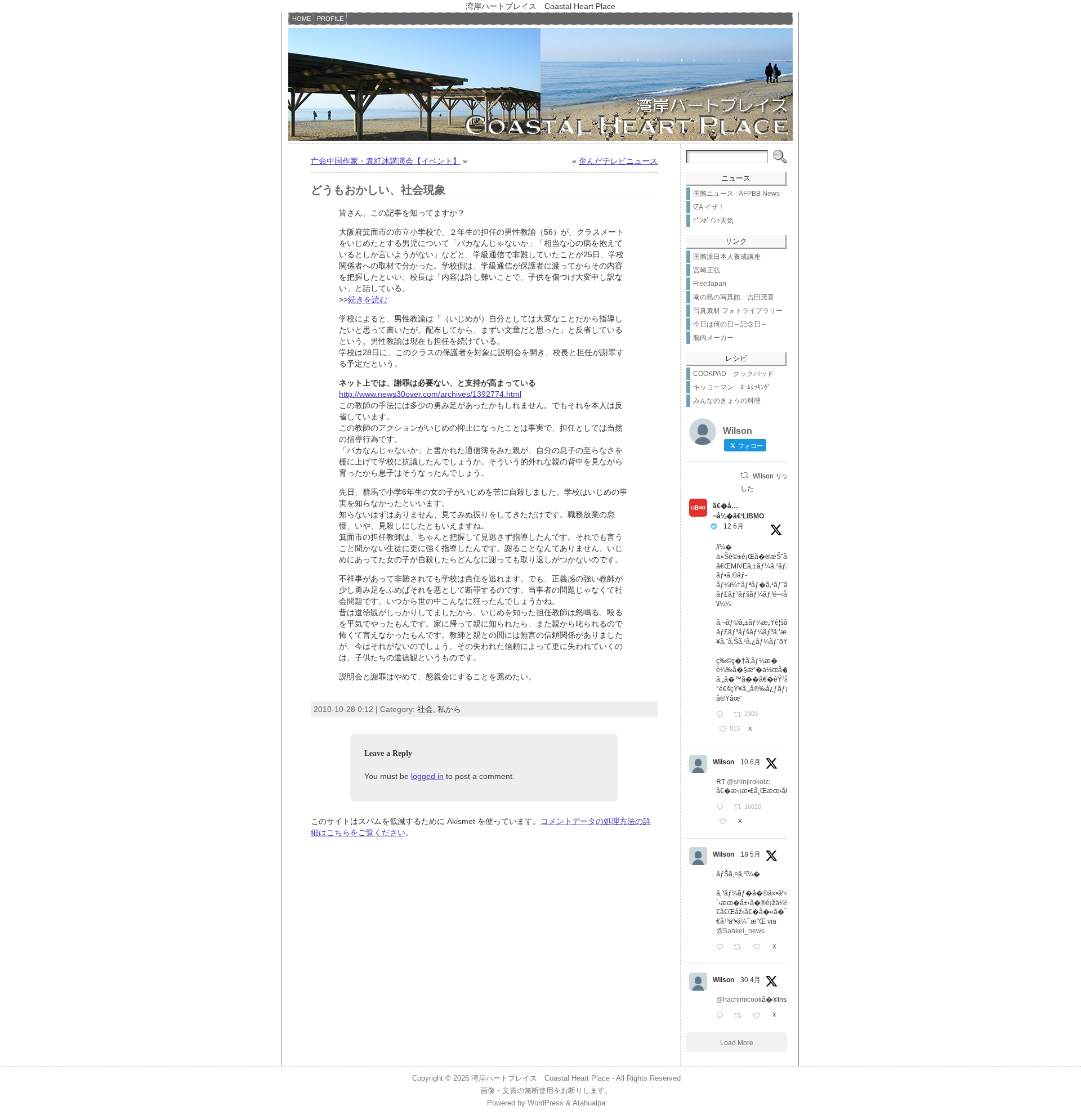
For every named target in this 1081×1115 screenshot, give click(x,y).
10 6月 (750, 762)
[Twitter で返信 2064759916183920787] (722, 807)
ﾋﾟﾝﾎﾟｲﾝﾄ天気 (713, 221)
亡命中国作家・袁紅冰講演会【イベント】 (386, 160)
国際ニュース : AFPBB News (736, 194)
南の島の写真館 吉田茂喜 (733, 297)
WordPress (546, 1103)
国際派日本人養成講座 (727, 257)
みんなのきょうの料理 (727, 401)
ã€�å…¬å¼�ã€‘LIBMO (738, 511)
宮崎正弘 (706, 270)
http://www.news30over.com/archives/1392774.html (430, 393)
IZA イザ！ (709, 207)
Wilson (723, 762)
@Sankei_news (740, 931)
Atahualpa (589, 1103)
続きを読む (367, 299)
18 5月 (750, 854)
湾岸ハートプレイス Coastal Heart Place (540, 1078)
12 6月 (733, 526)
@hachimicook (739, 1000)
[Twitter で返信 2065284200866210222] (722, 715)
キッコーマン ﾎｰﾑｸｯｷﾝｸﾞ (732, 387)
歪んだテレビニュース (618, 160)
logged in (427, 776)
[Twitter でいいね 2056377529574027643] (759, 948)
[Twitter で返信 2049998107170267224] (722, 1016)
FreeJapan (709, 284)
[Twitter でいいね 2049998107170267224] (759, 1016)
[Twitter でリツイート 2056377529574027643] (740, 948)
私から (449, 709)
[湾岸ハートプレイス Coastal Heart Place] (540, 84)
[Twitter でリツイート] (744, 475)
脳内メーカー (713, 338)
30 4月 (750, 980)
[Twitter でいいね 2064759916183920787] (725, 822)
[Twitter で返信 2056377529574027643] (722, 948)
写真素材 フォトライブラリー (738, 311)
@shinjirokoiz (748, 782)
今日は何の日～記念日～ (730, 324)
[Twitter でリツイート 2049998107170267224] (740, 1016)
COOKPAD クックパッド (733, 374)
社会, (427, 709)
